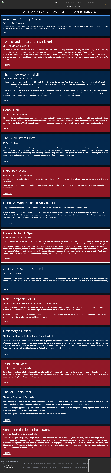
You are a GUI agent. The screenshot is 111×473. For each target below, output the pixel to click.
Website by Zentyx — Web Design (7, 470)
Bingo (80, 3)
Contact (90, 3)
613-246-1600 (10, 466)
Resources (70, 3)
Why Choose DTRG (73, 6)
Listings (57, 3)
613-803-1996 (10, 468)
